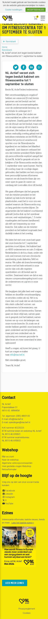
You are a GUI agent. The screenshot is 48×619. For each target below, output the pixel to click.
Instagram (10, 497)
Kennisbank (7, 50)
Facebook (10, 490)
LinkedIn (9, 494)
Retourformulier (9, 469)
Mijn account (8, 456)
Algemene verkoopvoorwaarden (17, 463)
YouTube (9, 503)
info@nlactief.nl (17, 354)
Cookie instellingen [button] (13, 9)
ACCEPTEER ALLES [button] (35, 10)
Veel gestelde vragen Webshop (16, 466)
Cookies (27, 613)
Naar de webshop (10, 460)
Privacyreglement (27, 608)
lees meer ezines (14, 582)
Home (4, 47)
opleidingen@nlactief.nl (19, 422)
